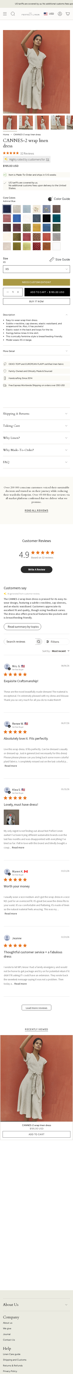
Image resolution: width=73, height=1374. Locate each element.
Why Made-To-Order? (18, 450)
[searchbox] (19, 641)
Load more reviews (36, 1008)
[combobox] (55, 651)
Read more (11, 765)
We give (7, 1328)
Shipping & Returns (16, 414)
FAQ (6, 462)
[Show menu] (5, 14)
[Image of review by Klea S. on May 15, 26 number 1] (11, 817)
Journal (6, 1334)
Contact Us (9, 1339)
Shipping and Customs (14, 1359)
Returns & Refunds (13, 1365)
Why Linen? (11, 438)
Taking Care (11, 426)
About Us (10, 1304)
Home (6, 134)
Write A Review (36, 569)
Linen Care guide (11, 1354)
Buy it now (36, 301)
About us (7, 1322)
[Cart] (68, 14)
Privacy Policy (10, 1371)
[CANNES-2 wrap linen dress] (36, 1078)
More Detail (9, 351)
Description (9, 314)
